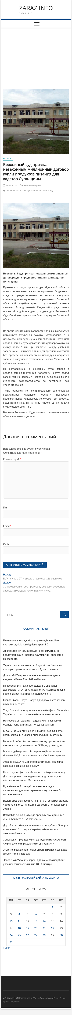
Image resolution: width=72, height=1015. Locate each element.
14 (44, 921)
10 (11, 921)
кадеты (22, 190)
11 (19, 921)
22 (52, 928)
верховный (12, 190)
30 (61, 935)
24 (11, 935)
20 (35, 928)
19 (27, 928)
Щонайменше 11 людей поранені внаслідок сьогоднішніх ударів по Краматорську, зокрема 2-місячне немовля (32, 790)
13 (35, 921)
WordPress (53, 998)
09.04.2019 (11, 185)
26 (27, 935)
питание (43, 190)
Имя (6, 507)
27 (35, 935)
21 (44, 928)
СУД (50, 190)
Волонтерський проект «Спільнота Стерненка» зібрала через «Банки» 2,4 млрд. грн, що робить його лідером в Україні (35, 804)
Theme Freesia (40, 998)
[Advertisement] (36, 53)
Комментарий (12, 459)
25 (19, 935)
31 (11, 942)
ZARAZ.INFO (36, 8)
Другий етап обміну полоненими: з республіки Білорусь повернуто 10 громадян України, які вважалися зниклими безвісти (35, 829)
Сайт (6, 544)
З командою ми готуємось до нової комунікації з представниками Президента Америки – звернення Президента (33, 654)
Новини (8, 158)
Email (7, 525)
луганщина (32, 190)
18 (19, 928)
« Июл (6, 947)
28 (44, 935)
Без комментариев (31, 185)
